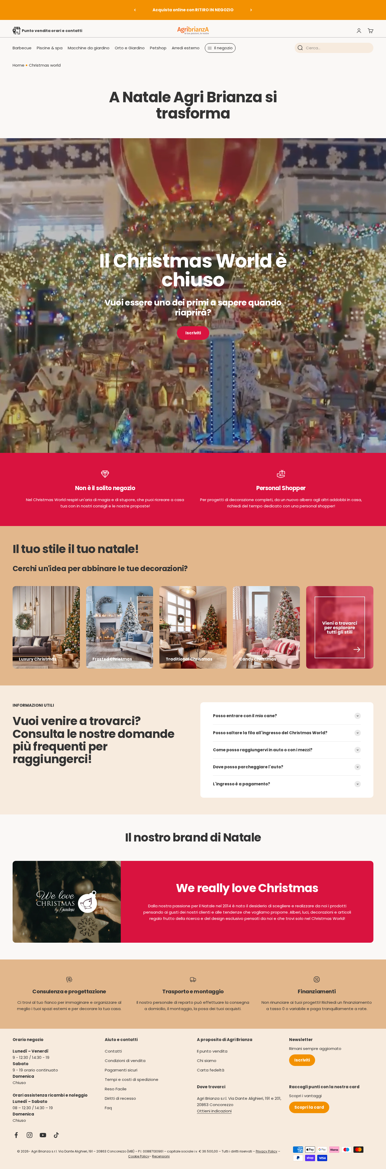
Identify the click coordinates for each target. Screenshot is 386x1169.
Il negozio (223, 48)
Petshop (158, 48)
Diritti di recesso (120, 1098)
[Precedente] (135, 10)
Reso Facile (116, 1089)
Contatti (113, 1051)
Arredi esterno (186, 48)
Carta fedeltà (210, 1070)
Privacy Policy (266, 1151)
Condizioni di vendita (125, 1060)
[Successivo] (251, 10)
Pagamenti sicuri (121, 1070)
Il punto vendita (212, 1051)
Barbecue (22, 48)
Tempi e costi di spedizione (131, 1079)
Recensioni (161, 1156)
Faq (108, 1108)
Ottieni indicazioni (214, 1111)
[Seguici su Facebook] (16, 1135)
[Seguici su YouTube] (42, 1135)
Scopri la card (309, 1107)
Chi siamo (206, 1060)
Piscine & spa (49, 48)
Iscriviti (193, 333)
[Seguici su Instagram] (29, 1135)
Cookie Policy (138, 1156)
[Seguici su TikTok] (56, 1135)
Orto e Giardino (130, 48)
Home (18, 65)
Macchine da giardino (88, 48)
